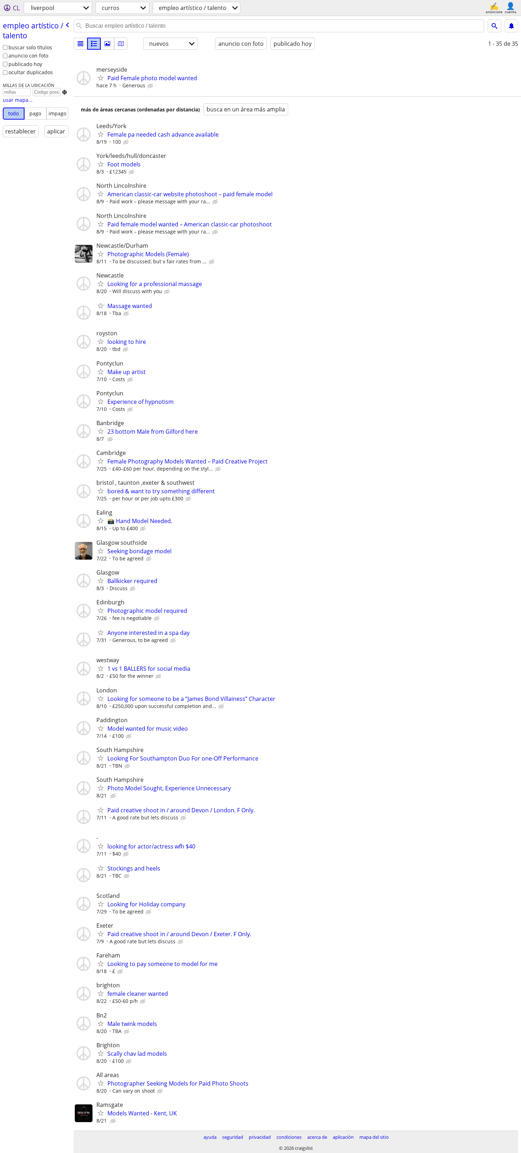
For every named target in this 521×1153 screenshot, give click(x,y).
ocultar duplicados (31, 72)
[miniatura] (94, 44)
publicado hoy (25, 64)
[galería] (107, 44)
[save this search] (511, 26)
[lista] (80, 44)
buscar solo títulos (30, 47)
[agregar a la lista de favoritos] (100, 77)
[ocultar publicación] (151, 86)
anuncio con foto (28, 55)
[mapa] (121, 44)
